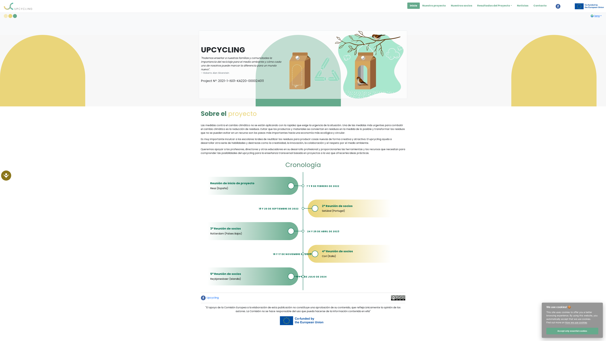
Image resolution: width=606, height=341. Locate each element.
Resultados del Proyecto (493, 5)
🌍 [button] (595, 16)
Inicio (413, 5)
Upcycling (212, 297)
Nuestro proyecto (434, 5)
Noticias (522, 5)
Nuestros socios (461, 5)
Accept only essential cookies (572, 331)
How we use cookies (576, 322)
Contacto (540, 5)
